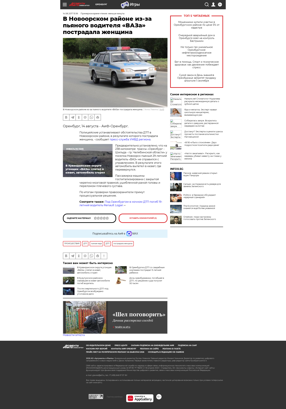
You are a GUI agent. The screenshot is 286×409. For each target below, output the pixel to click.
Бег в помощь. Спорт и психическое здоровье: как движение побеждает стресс (197, 64)
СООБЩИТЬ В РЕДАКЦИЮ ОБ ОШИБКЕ (166, 352)
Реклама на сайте (149, 349)
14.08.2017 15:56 (70, 13)
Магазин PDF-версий (96, 349)
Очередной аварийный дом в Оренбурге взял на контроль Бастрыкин (196, 38)
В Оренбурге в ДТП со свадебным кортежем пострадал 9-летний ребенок (147, 270)
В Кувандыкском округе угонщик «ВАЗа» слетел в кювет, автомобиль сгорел (94, 270)
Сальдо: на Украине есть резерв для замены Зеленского (202, 185)
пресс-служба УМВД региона (130, 139)
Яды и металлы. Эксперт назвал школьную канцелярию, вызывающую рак (200, 112)
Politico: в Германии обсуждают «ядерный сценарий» (199, 196)
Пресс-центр (121, 345)
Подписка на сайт (187, 345)
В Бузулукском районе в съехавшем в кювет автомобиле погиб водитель (93, 281)
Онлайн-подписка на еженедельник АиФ (152, 345)
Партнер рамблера (114, 397)
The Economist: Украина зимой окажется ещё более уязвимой (199, 207)
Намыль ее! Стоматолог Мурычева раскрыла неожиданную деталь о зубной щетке (202, 101)
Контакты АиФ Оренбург (123, 349)
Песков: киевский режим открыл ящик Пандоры (200, 174)
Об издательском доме (98, 345)
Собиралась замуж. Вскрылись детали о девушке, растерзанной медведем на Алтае (201, 123)
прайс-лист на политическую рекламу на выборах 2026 (115, 352)
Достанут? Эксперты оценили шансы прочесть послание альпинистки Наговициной (203, 134)
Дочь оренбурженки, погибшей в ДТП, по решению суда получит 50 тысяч (146, 281)
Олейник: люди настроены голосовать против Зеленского (199, 218)
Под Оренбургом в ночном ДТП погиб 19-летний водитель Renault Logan (120, 203)
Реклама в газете (172, 349)
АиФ (162, 109)
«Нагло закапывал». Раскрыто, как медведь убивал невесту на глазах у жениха (202, 156)
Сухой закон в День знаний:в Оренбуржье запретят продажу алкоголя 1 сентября (196, 78)
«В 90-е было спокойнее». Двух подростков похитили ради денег (201, 143)
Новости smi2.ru (74, 335)
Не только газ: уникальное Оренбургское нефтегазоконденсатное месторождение (197, 51)
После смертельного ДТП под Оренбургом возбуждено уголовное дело (92, 291)
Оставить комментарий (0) (143, 218)
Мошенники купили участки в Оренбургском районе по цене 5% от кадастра (196, 25)
